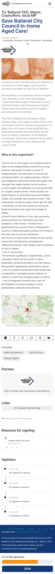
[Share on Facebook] (14, 337)
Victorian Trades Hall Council (27, 532)
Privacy (31, 529)
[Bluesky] (52, 528)
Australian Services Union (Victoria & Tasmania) (27, 40)
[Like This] (7, 447)
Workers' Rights (11, 358)
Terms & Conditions (15, 529)
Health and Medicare (13, 352)
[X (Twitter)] (46, 528)
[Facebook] (39, 528)
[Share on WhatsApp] (23, 337)
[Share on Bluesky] (49, 337)
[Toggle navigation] (49, 4)
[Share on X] (40, 337)
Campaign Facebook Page (28, 408)
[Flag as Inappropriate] (12, 447)
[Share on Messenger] (5, 337)
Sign (27, 568)
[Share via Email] (31, 337)
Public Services (36, 352)
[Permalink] (17, 447)
